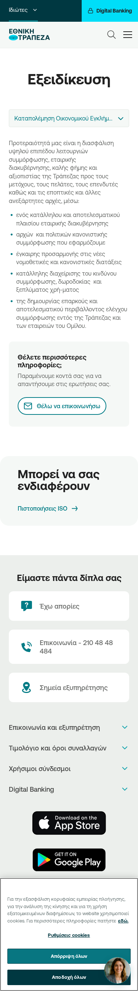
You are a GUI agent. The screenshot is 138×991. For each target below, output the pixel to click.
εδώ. (123, 920)
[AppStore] (69, 823)
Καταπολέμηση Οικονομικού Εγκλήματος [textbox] (68, 118)
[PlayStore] (69, 860)
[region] (69, 934)
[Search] (111, 35)
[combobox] (69, 118)
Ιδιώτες (18, 10)
